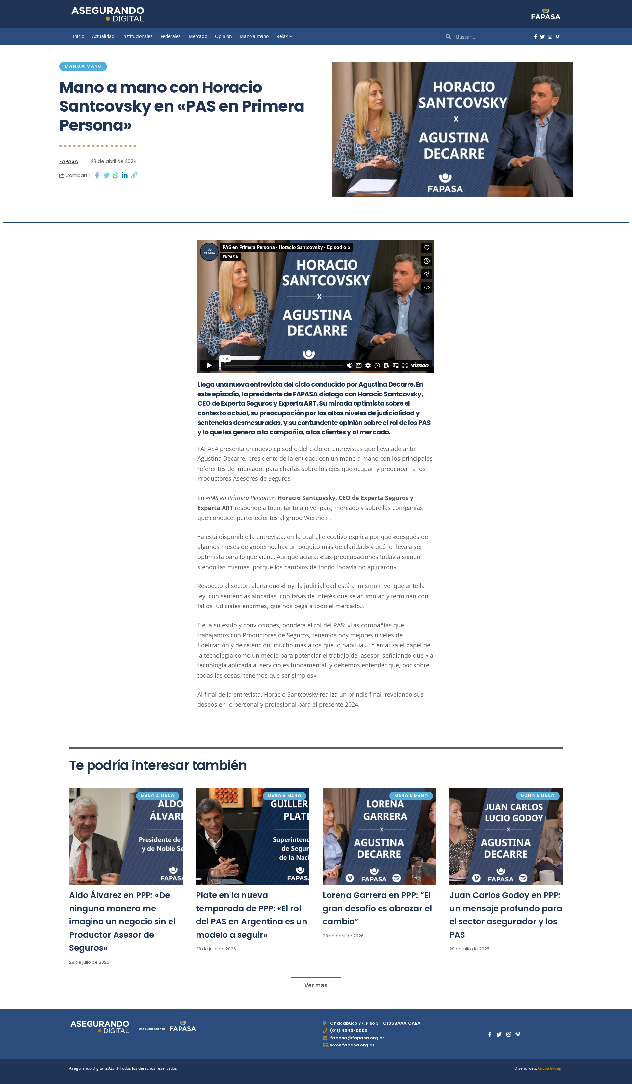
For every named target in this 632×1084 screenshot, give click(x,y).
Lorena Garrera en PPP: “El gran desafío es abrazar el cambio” (377, 908)
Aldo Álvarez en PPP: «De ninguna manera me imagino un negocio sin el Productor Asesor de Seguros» (122, 922)
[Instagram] (550, 37)
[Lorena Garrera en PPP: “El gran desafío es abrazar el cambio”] (379, 836)
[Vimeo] (557, 37)
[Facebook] (535, 37)
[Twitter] (542, 37)
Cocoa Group (549, 1068)
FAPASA (68, 161)
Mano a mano (83, 66)
